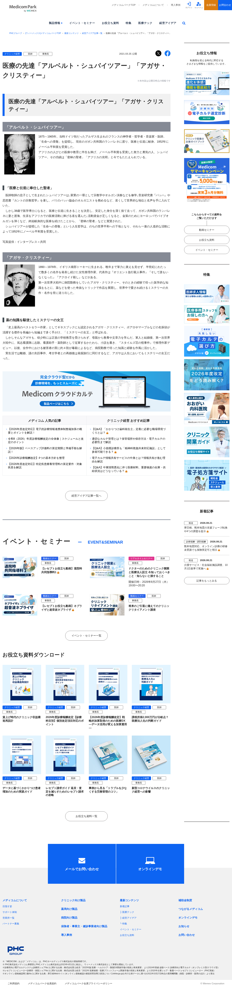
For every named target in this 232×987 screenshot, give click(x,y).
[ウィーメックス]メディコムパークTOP (43, 33)
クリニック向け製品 (73, 900)
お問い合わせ (187, 934)
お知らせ (184, 926)
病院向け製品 (69, 917)
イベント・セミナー (82, 23)
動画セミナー (206, 229)
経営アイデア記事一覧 (92, 33)
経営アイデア (167, 23)
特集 (128, 23)
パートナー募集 (11, 923)
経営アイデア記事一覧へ (86, 495)
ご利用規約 (14, 983)
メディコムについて (153, 5)
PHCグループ (15, 33)
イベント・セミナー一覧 (86, 635)
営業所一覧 (8, 917)
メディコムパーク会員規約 (42, 983)
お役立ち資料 (110, 23)
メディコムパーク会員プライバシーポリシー (88, 983)
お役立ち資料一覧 (86, 816)
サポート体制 (10, 912)
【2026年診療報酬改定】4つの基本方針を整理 (36, 457)
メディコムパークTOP (124, 5)
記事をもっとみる (207, 580)
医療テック (145, 23)
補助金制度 (185, 900)
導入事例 (175, 5)
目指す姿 (7, 906)
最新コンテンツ (71, 33)
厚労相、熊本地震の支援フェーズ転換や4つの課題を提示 (205, 529)
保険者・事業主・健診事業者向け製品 (84, 926)
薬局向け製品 (69, 908)
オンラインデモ (188, 917)
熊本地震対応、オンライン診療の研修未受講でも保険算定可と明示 (205, 548)
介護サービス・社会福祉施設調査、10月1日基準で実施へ (206, 566)
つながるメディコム (191, 908)
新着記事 (124, 906)
